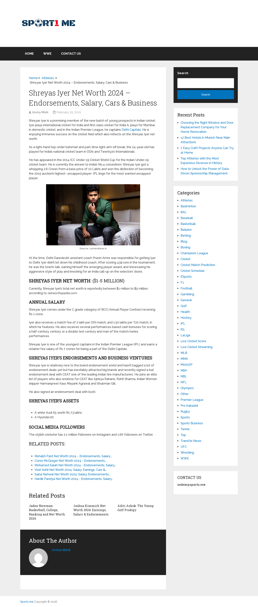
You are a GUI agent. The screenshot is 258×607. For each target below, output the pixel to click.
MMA (184, 359)
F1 (182, 282)
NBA (184, 370)
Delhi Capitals (131, 129)
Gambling (187, 294)
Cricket (185, 259)
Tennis (185, 429)
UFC (184, 446)
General (186, 300)
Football (186, 288)
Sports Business (192, 423)
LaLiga (185, 335)
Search (182, 73)
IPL (183, 323)
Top (183, 435)
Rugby (185, 411)
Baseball (187, 218)
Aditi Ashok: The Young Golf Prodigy (135, 508)
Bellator (186, 230)
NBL (184, 376)
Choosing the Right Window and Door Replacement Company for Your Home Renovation (207, 127)
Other (184, 394)
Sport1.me (26, 601)
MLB (184, 353)
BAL (184, 212)
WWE (47, 53)
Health (185, 312)
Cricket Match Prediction (198, 265)
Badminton (188, 206)
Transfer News (191, 441)
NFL (184, 382)
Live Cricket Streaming (196, 347)
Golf (184, 306)
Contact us (71, 53)
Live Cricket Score (193, 341)
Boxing (185, 247)
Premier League (192, 400)
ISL (183, 329)
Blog (184, 241)
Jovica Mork (40, 112)
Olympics (187, 388)
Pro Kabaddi (189, 405)
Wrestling (187, 452)
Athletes (187, 200)
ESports (186, 276)
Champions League (194, 253)
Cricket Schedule (193, 271)
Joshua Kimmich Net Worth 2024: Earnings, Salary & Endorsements (90, 510)
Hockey (186, 317)
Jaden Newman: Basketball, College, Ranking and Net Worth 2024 (47, 512)
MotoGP (186, 364)
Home (29, 53)
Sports (185, 417)
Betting (186, 235)
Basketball (188, 224)
